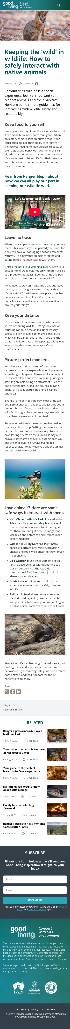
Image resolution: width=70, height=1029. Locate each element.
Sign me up (35, 900)
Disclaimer (21, 1009)
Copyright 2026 (47, 1016)
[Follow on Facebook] (36, 84)
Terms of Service (37, 909)
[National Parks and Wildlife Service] (51, 987)
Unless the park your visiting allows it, (28, 267)
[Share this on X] (7, 692)
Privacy (34, 1009)
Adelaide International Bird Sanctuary (30, 570)
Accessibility (48, 1009)
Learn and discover (13, 709)
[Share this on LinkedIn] (19, 692)
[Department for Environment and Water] (34, 987)
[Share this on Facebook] (13, 692)
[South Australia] (19, 987)
